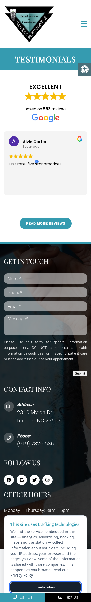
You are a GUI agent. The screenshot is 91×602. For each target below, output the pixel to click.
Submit (80, 373)
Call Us (25, 597)
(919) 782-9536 (35, 444)
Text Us (71, 597)
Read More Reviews (45, 223)
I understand (46, 587)
